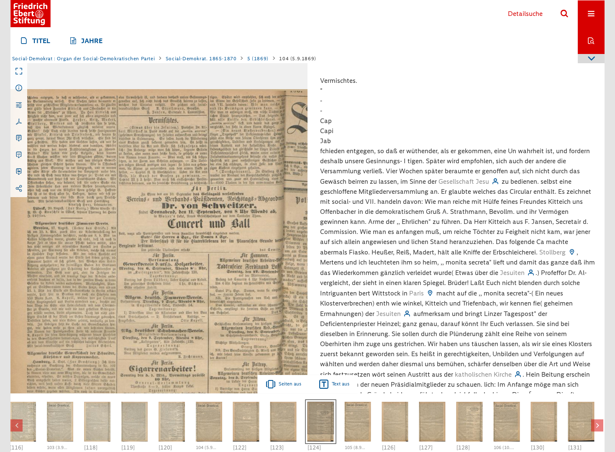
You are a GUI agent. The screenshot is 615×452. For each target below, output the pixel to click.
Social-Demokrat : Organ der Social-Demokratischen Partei (83, 59)
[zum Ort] (572, 252)
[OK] (564, 13)
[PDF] (18, 121)
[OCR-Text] (18, 138)
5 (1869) (258, 59)
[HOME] (30, 13)
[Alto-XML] (18, 155)
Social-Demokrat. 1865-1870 (201, 59)
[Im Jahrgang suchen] (591, 40)
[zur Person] (495, 181)
